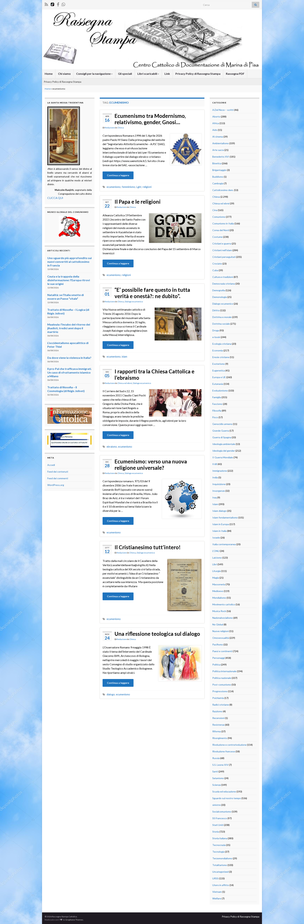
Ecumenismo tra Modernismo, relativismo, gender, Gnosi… (150, 119)
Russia (216, 758)
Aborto (216, 116)
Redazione (110, 127)
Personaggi (218, 657)
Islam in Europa (220, 524)
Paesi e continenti (222, 651)
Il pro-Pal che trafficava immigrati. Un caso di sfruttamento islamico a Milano (69, 372)
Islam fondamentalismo (225, 517)
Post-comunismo (221, 684)
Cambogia (217, 183)
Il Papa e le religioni (138, 201)
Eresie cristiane (220, 357)
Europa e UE (219, 377)
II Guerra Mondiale (222, 457)
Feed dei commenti (57, 478)
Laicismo (217, 557)
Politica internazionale (224, 671)
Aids (214, 129)
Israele (216, 537)
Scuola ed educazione (224, 791)
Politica (216, 664)
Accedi (51, 464)
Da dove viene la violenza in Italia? (69, 357)
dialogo (111, 694)
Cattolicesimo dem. (222, 190)
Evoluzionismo (220, 390)
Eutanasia (217, 383)
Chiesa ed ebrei (124, 383)
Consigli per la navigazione (93, 73)
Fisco (215, 417)
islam (124, 356)
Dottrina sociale (221, 323)
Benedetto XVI (220, 156)
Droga (215, 330)
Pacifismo (217, 644)
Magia (215, 577)
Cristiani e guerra (221, 243)
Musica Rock (219, 611)
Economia (217, 350)
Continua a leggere (118, 175)
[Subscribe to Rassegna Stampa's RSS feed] (46, 3)
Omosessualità (220, 637)
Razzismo (217, 711)
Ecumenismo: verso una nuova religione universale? (151, 464)
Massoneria (218, 584)
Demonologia (219, 296)
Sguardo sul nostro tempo (226, 798)
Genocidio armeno (222, 423)
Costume (217, 236)
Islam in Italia (219, 530)
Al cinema (217, 136)
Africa (215, 123)
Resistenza (218, 724)
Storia (215, 831)
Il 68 (214, 464)
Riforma (216, 731)
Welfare (216, 898)
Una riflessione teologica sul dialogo (157, 633)
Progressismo (219, 691)
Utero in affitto (220, 885)
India (215, 477)
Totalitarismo (219, 865)
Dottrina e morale (222, 317)
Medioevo (217, 591)
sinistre (216, 804)
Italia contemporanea (224, 544)
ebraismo (112, 446)
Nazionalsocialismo (222, 617)
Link (167, 73)
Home (49, 73)
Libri (214, 564)
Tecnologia (218, 851)
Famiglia (216, 397)
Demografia (218, 290)
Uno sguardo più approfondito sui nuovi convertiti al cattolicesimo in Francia (69, 261)
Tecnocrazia (219, 844)
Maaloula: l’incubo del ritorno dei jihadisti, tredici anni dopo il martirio (68, 328)
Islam (215, 504)
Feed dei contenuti (57, 471)
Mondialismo (219, 597)
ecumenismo (114, 186)
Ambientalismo (220, 143)
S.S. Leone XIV (220, 764)
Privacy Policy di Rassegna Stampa (197, 73)
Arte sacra (218, 149)
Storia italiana (219, 838)
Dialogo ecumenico (134, 301)
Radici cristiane (220, 704)
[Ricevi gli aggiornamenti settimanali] (63, 3)
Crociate (217, 263)
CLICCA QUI (55, 197)
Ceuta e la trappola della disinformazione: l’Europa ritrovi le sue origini (68, 280)
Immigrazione (219, 470)
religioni (146, 186)
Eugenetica (218, 370)
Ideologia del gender (223, 450)
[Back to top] (296, 916)
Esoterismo (218, 363)
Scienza (216, 784)
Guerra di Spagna (221, 437)
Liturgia (216, 570)
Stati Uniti (217, 824)
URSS (215, 878)
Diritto (216, 310)
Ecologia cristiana (221, 343)
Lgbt (138, 186)
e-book (216, 337)
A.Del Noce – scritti (223, 109)
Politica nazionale (221, 677)
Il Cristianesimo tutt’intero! (148, 547)
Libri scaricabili (147, 73)
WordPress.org (55, 484)
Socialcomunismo (221, 811)
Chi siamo (64, 73)
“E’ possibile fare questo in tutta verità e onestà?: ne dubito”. (152, 292)
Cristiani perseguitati (224, 256)
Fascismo (217, 403)
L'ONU (215, 550)
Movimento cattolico (223, 604)
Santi (215, 771)
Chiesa (120, 127)
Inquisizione (219, 484)
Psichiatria (218, 697)
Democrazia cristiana (223, 283)
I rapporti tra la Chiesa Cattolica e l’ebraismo (154, 374)
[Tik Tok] (52, 3)
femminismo (128, 186)
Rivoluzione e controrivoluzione (229, 744)
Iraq (214, 497)
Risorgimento (219, 738)
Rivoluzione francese (223, 751)
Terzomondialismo (222, 858)
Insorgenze (218, 490)
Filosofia (216, 410)
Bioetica (216, 163)
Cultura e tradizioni (222, 276)
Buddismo (217, 176)
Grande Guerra (220, 430)
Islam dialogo (219, 510)
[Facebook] (58, 3)
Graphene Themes (74, 919)
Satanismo (218, 778)
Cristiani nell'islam (222, 250)
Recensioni (218, 717)
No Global (217, 624)
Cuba (215, 270)
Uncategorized (220, 871)
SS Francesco (219, 818)
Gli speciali (125, 73)
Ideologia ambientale (223, 443)
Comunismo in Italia (223, 223)
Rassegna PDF (235, 73)
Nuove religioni (220, 631)
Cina (214, 210)
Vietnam (217, 891)
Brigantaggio (219, 169)
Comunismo (218, 216)
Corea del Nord (220, 230)
